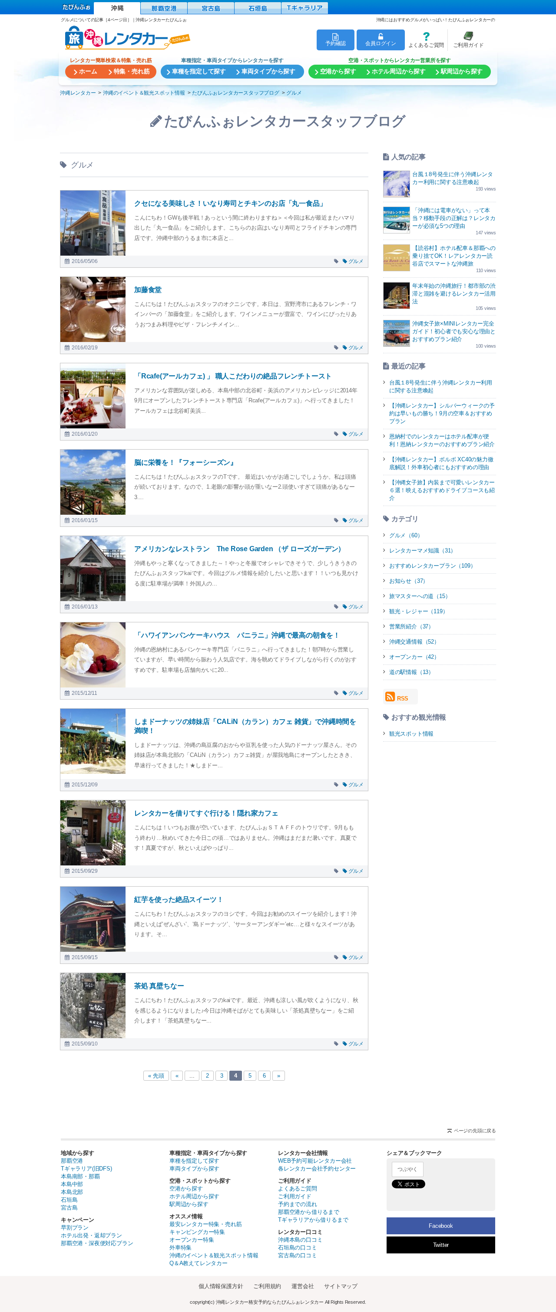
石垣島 (69, 1200)
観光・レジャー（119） (418, 611)
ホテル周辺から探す (194, 1196)
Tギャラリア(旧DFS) (86, 1168)
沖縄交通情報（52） (414, 641)
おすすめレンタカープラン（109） (432, 565)
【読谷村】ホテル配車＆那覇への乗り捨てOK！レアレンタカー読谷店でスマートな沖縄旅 (454, 256)
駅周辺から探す (188, 1204)
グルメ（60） (406, 535)
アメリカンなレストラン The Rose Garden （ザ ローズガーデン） (239, 548)
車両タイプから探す (194, 1168)
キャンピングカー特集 (197, 1232)
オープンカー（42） (414, 657)
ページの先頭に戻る (475, 1130)
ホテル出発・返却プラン (91, 1235)
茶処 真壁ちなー (159, 986)
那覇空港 (72, 1160)
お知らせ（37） (408, 581)
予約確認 (335, 43)
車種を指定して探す (194, 1160)
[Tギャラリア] (304, 8)
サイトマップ (340, 1286)
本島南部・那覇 (80, 1176)
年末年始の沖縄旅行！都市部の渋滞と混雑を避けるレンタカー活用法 (454, 294)
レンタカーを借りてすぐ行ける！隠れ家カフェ (206, 813)
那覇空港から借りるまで (308, 1212)
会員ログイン (380, 43)
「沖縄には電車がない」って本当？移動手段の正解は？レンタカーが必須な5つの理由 (454, 218)
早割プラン (75, 1227)
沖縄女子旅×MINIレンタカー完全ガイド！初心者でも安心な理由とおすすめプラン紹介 (454, 331)
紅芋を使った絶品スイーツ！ (178, 899)
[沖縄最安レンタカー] (117, 8)
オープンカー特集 (191, 1239)
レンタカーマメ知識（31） (422, 550)
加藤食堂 (148, 289)
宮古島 (69, 1207)
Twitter (441, 1245)
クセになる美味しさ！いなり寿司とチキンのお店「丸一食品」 (230, 203)
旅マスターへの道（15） (420, 596)
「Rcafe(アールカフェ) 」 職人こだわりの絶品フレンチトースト (233, 376)
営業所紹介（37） (411, 626)
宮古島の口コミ (297, 1255)
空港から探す (186, 1188)
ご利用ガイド (465, 40)
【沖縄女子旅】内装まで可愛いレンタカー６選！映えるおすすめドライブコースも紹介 (442, 490)
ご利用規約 (267, 1286)
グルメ (356, 261)
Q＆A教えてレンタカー (198, 1263)
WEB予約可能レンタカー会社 (315, 1160)
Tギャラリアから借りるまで (313, 1220)
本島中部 (72, 1184)
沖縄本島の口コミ (300, 1239)
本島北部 (72, 1192)
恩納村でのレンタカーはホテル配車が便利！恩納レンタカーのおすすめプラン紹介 (442, 440)
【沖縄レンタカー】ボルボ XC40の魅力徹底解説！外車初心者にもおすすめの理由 (441, 463)
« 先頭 (156, 1075)
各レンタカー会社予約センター (317, 1168)
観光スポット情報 (411, 733)
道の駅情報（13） (411, 672)
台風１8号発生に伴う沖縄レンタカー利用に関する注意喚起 (440, 386)
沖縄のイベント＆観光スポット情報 (213, 1255)
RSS (402, 698)
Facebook (441, 1226)
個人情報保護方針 (221, 1286)
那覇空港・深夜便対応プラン (97, 1243)
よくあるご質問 (424, 40)
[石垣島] (258, 8)
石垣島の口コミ (297, 1247)
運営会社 (302, 1286)
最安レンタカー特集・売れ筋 (205, 1224)
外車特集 (180, 1247)
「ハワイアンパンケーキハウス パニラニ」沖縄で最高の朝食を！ (237, 635)
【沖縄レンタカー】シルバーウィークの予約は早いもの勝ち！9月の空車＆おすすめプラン (442, 413)
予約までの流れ (297, 1204)
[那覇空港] (164, 8)
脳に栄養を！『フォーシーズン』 (185, 462)
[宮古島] (211, 8)
